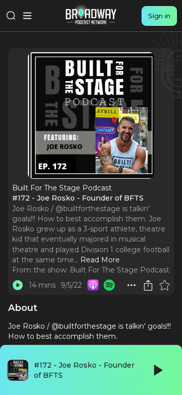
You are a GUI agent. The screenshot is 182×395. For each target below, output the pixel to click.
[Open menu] (27, 15)
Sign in (159, 16)
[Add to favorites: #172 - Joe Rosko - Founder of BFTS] (164, 285)
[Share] (148, 285)
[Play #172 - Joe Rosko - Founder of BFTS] (17, 285)
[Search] (11, 15)
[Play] (157, 370)
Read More (100, 259)
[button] (131, 285)
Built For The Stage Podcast (119, 269)
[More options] (131, 285)
